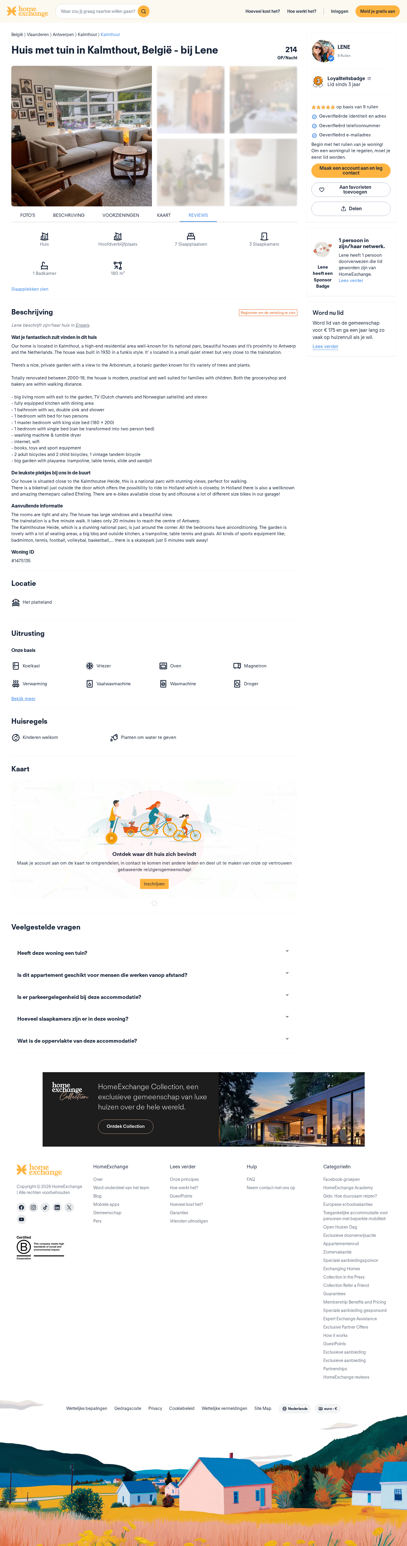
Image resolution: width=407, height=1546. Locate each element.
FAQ (251, 1179)
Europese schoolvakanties (348, 1204)
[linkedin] (57, 1207)
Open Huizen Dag (340, 1227)
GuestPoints (181, 1196)
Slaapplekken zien (29, 289)
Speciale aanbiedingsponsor (350, 1260)
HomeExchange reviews (346, 1377)
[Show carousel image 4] (263, 172)
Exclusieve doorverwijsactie (349, 1235)
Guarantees (334, 1293)
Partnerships (335, 1368)
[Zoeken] (144, 11)
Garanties (179, 1212)
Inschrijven (154, 884)
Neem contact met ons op (271, 1187)
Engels (82, 325)
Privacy (155, 1408)
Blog (97, 1196)
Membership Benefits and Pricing (354, 1302)
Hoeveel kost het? (263, 11)
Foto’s (27, 215)
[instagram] (33, 1207)
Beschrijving (69, 215)
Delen (355, 208)
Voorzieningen (120, 215)
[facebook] (21, 1207)
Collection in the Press (344, 1277)
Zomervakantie (337, 1252)
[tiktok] (45, 1207)
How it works (335, 1335)
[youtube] (21, 1219)
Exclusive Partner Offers (345, 1327)
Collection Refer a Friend (346, 1285)
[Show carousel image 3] (191, 172)
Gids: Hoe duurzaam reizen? (350, 1196)
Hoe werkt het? (301, 11)
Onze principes (184, 1179)
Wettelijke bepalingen (86, 1408)
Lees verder (351, 280)
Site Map (262, 1408)
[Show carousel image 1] (191, 100)
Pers (97, 1221)
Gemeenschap (107, 1212)
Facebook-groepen (341, 1179)
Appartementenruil (341, 1243)
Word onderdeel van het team (121, 1187)
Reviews (198, 215)
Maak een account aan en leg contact (351, 170)
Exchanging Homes (341, 1268)
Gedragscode (127, 1408)
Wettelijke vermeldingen (224, 1408)
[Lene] (323, 51)
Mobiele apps (106, 1204)
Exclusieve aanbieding (344, 1352)
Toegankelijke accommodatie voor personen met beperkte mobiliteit (355, 1215)
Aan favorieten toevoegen (355, 189)
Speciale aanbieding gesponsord (355, 1310)
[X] (69, 1207)
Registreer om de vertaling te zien (268, 312)
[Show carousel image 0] (81, 136)
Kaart (164, 215)
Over (98, 1179)
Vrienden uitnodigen (189, 1221)
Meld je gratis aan (377, 11)
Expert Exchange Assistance (350, 1318)
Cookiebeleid (182, 1408)
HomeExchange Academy (348, 1187)
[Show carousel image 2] (263, 100)
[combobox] (103, 11)
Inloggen (339, 11)
